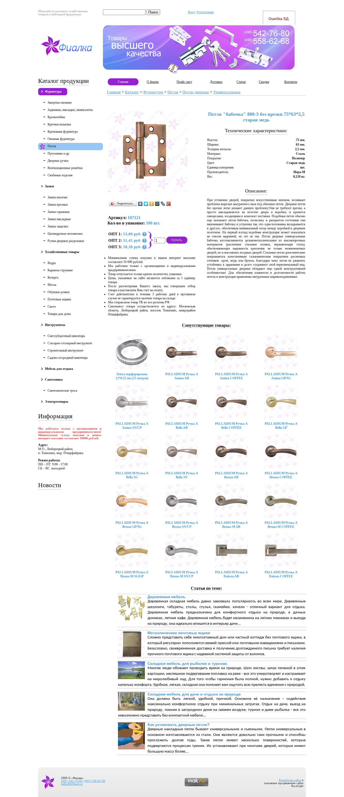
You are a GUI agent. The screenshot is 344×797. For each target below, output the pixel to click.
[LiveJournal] (163, 203)
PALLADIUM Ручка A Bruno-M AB (231, 525)
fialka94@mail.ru (72, 783)
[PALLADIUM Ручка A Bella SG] (132, 451)
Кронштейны (56, 117)
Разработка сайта (290, 780)
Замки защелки (58, 226)
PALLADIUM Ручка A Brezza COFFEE (281, 475)
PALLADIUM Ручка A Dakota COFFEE (281, 574)
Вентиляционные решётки (65, 168)
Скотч (52, 306)
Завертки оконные (60, 102)
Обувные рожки (58, 292)
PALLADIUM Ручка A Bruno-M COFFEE (281, 525)
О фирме (153, 82)
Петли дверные (195, 92)
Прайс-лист (184, 82)
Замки (49, 186)
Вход (191, 12)
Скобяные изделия (60, 175)
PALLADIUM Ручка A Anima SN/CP (132, 426)
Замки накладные (59, 219)
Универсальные (227, 92)
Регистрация (205, 12)
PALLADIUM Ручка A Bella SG (132, 475)
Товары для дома (59, 314)
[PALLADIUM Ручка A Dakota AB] (231, 550)
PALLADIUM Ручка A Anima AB (181, 376)
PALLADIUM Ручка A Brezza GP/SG (132, 525)
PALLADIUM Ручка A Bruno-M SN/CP (181, 574)
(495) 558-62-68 (94, 781)
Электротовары (56, 401)
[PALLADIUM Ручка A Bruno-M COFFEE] (281, 501)
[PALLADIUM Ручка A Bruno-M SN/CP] (181, 550)
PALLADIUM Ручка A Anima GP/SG (281, 376)
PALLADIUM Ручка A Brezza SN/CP (181, 525)
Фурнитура (53, 91)
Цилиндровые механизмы (65, 234)
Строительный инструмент (65, 350)
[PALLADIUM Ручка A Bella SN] (181, 451)
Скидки (264, 82)
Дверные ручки (58, 161)
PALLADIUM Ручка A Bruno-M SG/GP (132, 574)
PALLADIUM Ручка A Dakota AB (231, 574)
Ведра (52, 263)
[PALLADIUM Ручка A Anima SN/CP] (132, 402)
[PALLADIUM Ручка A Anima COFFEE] (231, 352)
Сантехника (54, 379)
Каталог (132, 92)
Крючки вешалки (59, 124)
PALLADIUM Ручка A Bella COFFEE (231, 426)
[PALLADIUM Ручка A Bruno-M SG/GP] (132, 550)
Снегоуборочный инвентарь (66, 336)
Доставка (216, 82)
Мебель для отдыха (59, 369)
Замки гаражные (59, 212)
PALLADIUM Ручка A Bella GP (281, 426)
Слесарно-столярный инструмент (70, 343)
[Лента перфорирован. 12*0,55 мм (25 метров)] (132, 352)
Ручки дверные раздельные (66, 241)
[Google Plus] (168, 203)
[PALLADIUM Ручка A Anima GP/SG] (281, 352)
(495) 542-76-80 (71, 781)
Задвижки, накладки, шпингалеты (70, 110)
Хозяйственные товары (62, 252)
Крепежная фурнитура (63, 132)
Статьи (241, 82)
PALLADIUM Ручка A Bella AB (181, 426)
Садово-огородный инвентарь (68, 358)
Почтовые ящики (59, 299)
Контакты (290, 82)
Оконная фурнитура (61, 139)
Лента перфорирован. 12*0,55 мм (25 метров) (132, 376)
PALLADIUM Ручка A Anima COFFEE (231, 376)
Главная (123, 82)
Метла (52, 285)
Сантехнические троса (62, 390)
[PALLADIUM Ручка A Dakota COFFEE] (281, 550)
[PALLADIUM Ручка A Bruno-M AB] (231, 501)
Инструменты (55, 325)
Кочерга (53, 277)
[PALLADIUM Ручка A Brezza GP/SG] (132, 501)
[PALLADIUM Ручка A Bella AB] (181, 402)
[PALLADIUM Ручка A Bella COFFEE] (231, 402)
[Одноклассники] (152, 203)
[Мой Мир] (157, 203)
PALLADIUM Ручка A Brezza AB (231, 475)
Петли (52, 146)
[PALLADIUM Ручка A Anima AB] (181, 352)
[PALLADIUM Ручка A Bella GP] (281, 402)
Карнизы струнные (60, 270)
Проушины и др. (59, 153)
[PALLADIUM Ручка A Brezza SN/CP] (181, 501)
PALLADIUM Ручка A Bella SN (181, 475)
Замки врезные (58, 204)
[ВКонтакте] (140, 203)
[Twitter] (146, 203)
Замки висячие (57, 197)
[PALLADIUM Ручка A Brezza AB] (231, 451)
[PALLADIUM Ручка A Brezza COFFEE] (281, 451)
